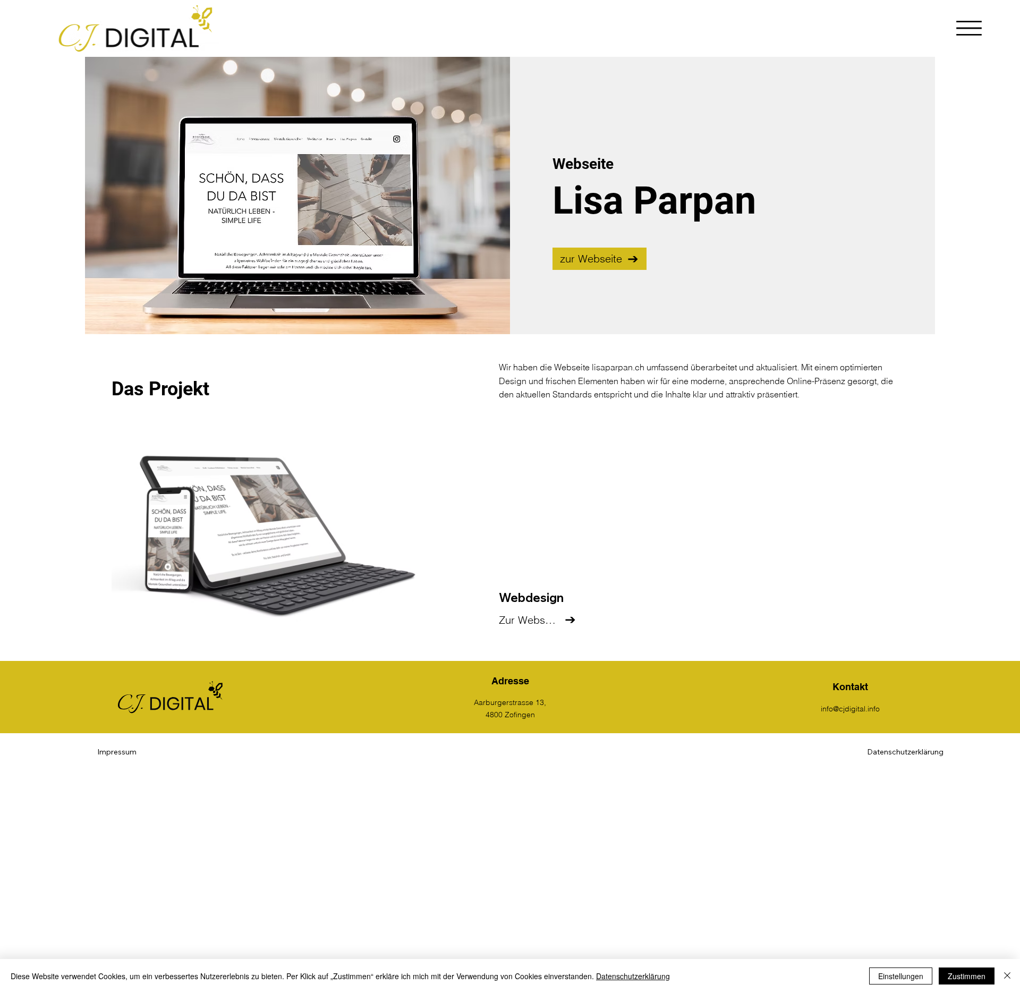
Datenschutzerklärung (633, 976)
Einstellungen (900, 976)
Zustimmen (966, 976)
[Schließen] (1007, 975)
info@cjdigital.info (850, 709)
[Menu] (969, 28)
